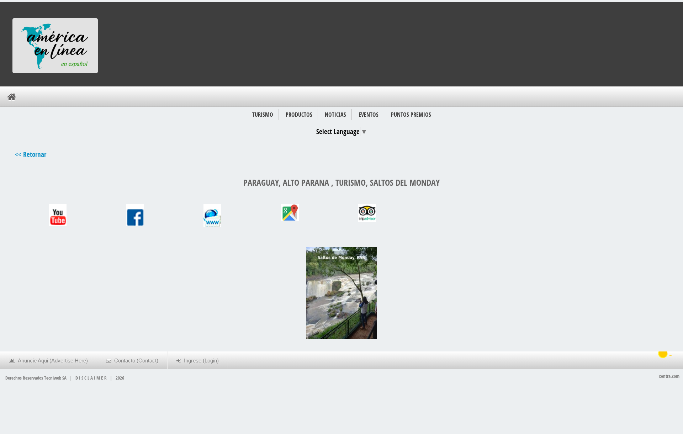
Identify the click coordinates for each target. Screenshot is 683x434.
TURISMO (262, 114)
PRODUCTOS (299, 114)
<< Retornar (30, 154)
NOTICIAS (335, 114)
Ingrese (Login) (200, 361)
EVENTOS (368, 114)
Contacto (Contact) (134, 361)
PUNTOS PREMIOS (411, 114)
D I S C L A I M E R (91, 378)
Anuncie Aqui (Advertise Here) (51, 361)
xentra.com (669, 376)
